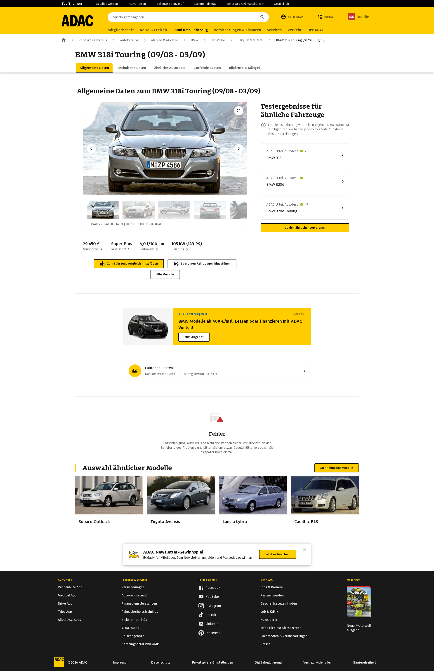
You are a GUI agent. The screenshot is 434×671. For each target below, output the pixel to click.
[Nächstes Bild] (238, 148)
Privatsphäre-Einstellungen (212, 662)
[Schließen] (304, 550)
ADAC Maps (130, 628)
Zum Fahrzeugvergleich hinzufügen (132, 263)
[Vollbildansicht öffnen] (238, 110)
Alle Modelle (165, 274)
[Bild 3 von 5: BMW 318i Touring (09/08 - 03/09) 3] (174, 209)
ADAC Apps (65, 579)
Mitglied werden (107, 4)
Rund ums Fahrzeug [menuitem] (190, 30)
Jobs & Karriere (271, 587)
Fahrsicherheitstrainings (140, 612)
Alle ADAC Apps (69, 620)
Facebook (213, 588)
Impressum (121, 662)
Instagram (213, 606)
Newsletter (268, 620)
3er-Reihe (218, 40)
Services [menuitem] (274, 30)
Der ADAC (266, 579)
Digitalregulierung (268, 662)
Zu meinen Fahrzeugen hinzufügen (206, 263)
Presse (265, 644)
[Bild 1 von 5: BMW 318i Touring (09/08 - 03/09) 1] (103, 209)
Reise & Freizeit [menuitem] (153, 30)
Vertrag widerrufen (317, 662)
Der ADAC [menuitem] (315, 30)
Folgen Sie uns (207, 579)
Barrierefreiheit (364, 662)
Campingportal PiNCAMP (140, 644)
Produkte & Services (134, 579)
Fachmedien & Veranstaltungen (283, 636)
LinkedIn (212, 624)
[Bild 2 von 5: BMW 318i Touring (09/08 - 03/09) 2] (139, 209)
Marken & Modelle (164, 40)
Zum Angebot (194, 337)
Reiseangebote (133, 636)
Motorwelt (354, 579)
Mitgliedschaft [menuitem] (121, 30)
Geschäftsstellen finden (278, 603)
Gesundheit (281, 4)
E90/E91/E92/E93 (250, 40)
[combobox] (188, 17)
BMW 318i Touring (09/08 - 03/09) (301, 40)
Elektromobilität (205, 4)
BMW (194, 40)
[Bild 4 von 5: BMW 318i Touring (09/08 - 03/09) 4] (210, 209)
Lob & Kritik (269, 612)
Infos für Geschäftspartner (280, 628)
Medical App (67, 595)
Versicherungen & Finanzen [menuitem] (237, 30)
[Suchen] (262, 17)
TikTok (211, 615)
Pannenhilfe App (70, 587)
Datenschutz (160, 662)
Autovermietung (134, 595)
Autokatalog (129, 40)
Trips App (65, 612)
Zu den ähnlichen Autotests (305, 228)
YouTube (212, 597)
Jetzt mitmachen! (277, 554)
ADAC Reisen (137, 4)
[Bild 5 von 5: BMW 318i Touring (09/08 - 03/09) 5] (246, 209)
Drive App (65, 603)
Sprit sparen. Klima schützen (245, 4)
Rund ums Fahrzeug (93, 40)
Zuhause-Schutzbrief (170, 4)
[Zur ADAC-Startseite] (77, 20)
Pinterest (213, 633)
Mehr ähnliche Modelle (336, 468)
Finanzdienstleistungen (139, 603)
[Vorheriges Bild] (91, 148)
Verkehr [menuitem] (295, 30)
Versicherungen (133, 587)
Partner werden (272, 595)
